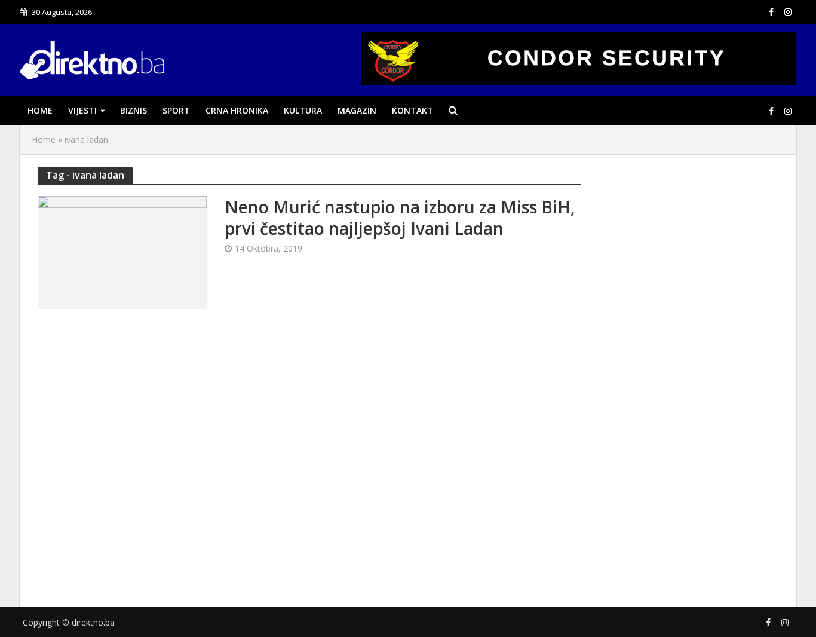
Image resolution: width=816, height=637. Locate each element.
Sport (176, 110)
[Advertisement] (688, 372)
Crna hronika (236, 110)
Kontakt (412, 110)
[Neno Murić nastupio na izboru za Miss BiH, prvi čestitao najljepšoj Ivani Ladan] (122, 251)
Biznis (133, 110)
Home (40, 110)
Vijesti (82, 110)
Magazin (357, 110)
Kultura (303, 110)
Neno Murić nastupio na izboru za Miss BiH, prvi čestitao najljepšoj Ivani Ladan (400, 217)
